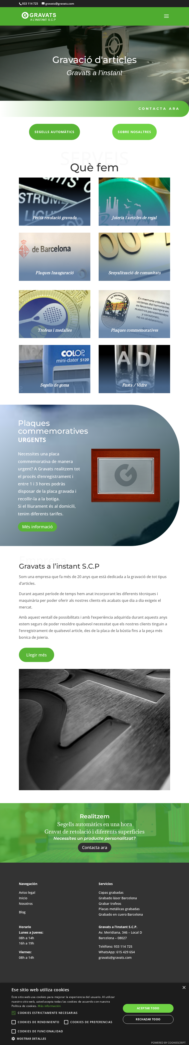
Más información (49, 1006)
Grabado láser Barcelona (118, 898)
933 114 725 (122, 946)
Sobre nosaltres (134, 132)
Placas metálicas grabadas (119, 909)
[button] (65, 1039)
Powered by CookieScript (168, 1042)
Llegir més (36, 655)
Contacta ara (159, 109)
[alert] (94, 1014)
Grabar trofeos (110, 903)
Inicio (23, 898)
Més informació (37, 526)
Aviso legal (27, 892)
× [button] (184, 987)
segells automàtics (54, 132)
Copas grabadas (111, 892)
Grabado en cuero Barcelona (121, 914)
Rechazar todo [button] (148, 1019)
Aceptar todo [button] (148, 1008)
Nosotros (26, 903)
